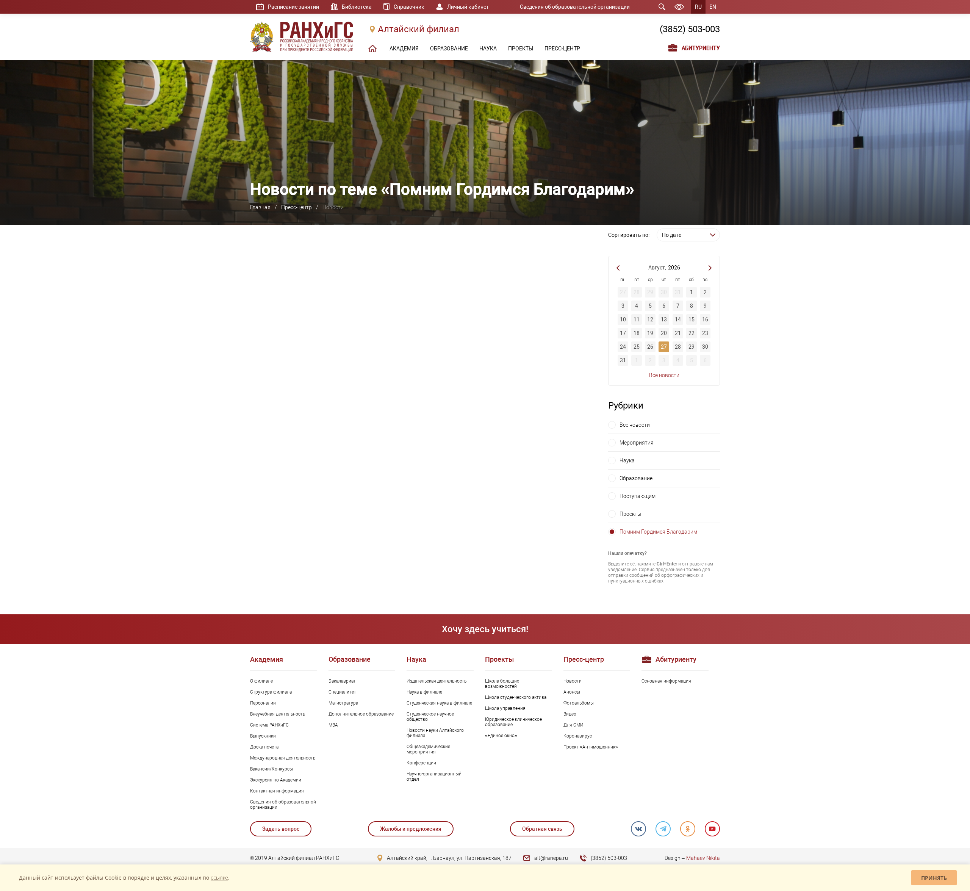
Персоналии (263, 703)
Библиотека (357, 7)
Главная (260, 207)
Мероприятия (637, 443)
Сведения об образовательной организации (575, 7)
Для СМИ (573, 725)
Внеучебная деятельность (277, 714)
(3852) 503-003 (690, 29)
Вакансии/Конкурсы (271, 769)
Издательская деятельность (436, 681)
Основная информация (666, 681)
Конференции (421, 763)
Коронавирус (577, 736)
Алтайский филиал (418, 29)
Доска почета (264, 747)
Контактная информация (277, 791)
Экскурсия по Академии (275, 780)
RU (698, 7)
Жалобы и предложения (410, 829)
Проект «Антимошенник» (590, 747)
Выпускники (263, 736)
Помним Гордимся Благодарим (658, 532)
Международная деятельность (282, 758)
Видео (569, 714)
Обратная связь (542, 829)
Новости (572, 681)
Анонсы (571, 692)
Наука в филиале (424, 692)
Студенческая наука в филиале (439, 703)
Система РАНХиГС (269, 725)
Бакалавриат (342, 681)
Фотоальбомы (578, 703)
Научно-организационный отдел (434, 776)
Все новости (664, 375)
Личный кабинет (468, 7)
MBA (333, 725)
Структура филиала (271, 692)
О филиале (261, 681)
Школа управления (505, 708)
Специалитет (342, 692)
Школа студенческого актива (515, 697)
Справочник (409, 7)
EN (712, 7)
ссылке (219, 877)
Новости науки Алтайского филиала (435, 733)
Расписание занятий (293, 7)
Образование (636, 478)
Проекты (630, 514)
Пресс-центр (296, 207)
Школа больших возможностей (502, 683)
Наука (627, 460)
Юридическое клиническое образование (513, 722)
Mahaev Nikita (703, 858)
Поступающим (638, 496)
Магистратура (343, 703)
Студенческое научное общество (430, 716)
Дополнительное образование (361, 714)
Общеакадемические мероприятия (428, 749)
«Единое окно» (501, 735)
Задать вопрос (280, 829)
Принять (934, 878)
